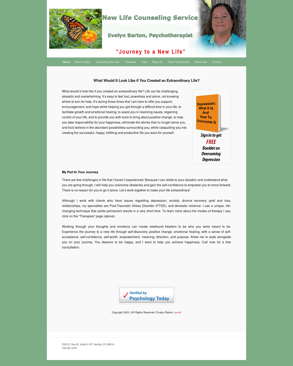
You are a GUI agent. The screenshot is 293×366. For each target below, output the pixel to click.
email (178, 312)
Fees (144, 62)
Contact (216, 62)
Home (66, 62)
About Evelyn (82, 62)
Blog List (157, 62)
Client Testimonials (179, 62)
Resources (201, 62)
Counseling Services (107, 62)
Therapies (130, 62)
